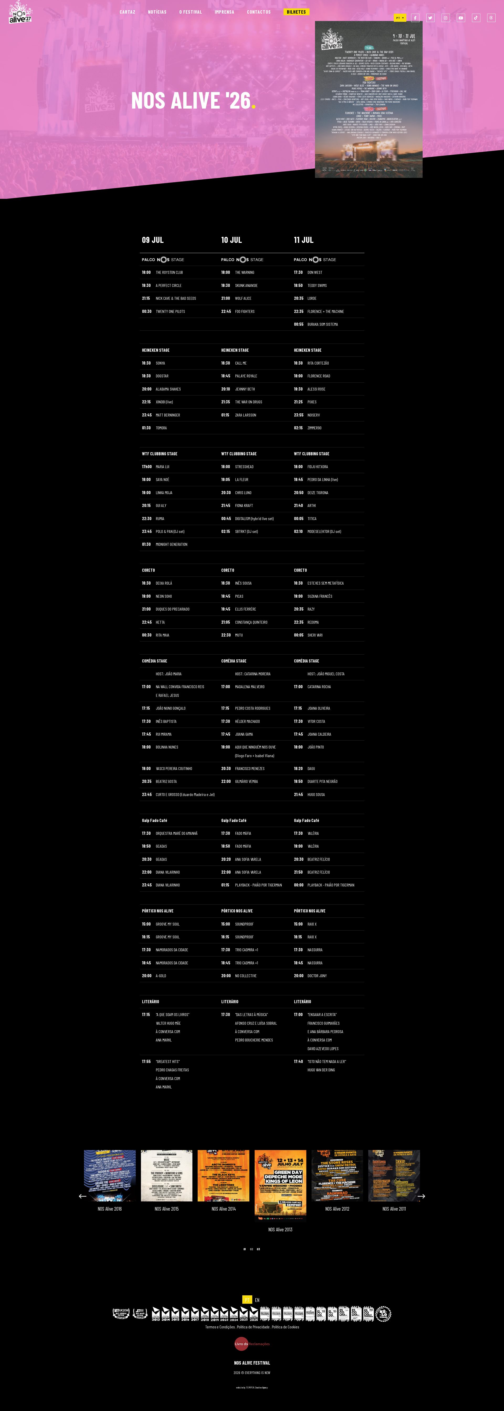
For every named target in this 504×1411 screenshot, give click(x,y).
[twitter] (430, 18)
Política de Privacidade (253, 1326)
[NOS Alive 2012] (153, 1176)
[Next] (416, 1194)
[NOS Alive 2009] (324, 1176)
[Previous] (87, 1194)
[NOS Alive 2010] (267, 1176)
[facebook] (415, 18)
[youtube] (461, 18)
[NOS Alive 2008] (381, 1176)
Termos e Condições (220, 1326)
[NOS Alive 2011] (210, 1176)
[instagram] (446, 18)
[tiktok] (476, 18)
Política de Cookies (285, 1326)
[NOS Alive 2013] (96, 1186)
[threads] (491, 18)
